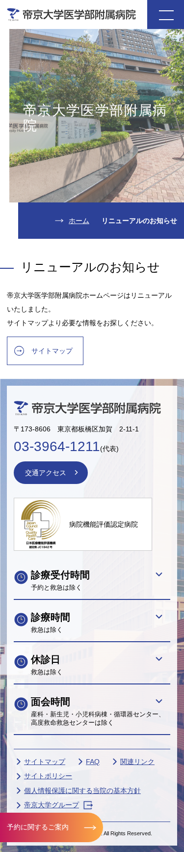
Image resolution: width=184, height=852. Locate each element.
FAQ (93, 762)
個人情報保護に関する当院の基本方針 (82, 791)
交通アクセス (45, 473)
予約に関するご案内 (38, 827)
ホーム (79, 221)
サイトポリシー (48, 776)
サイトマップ (52, 351)
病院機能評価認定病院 (103, 524)
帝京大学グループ (51, 805)
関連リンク (137, 762)
